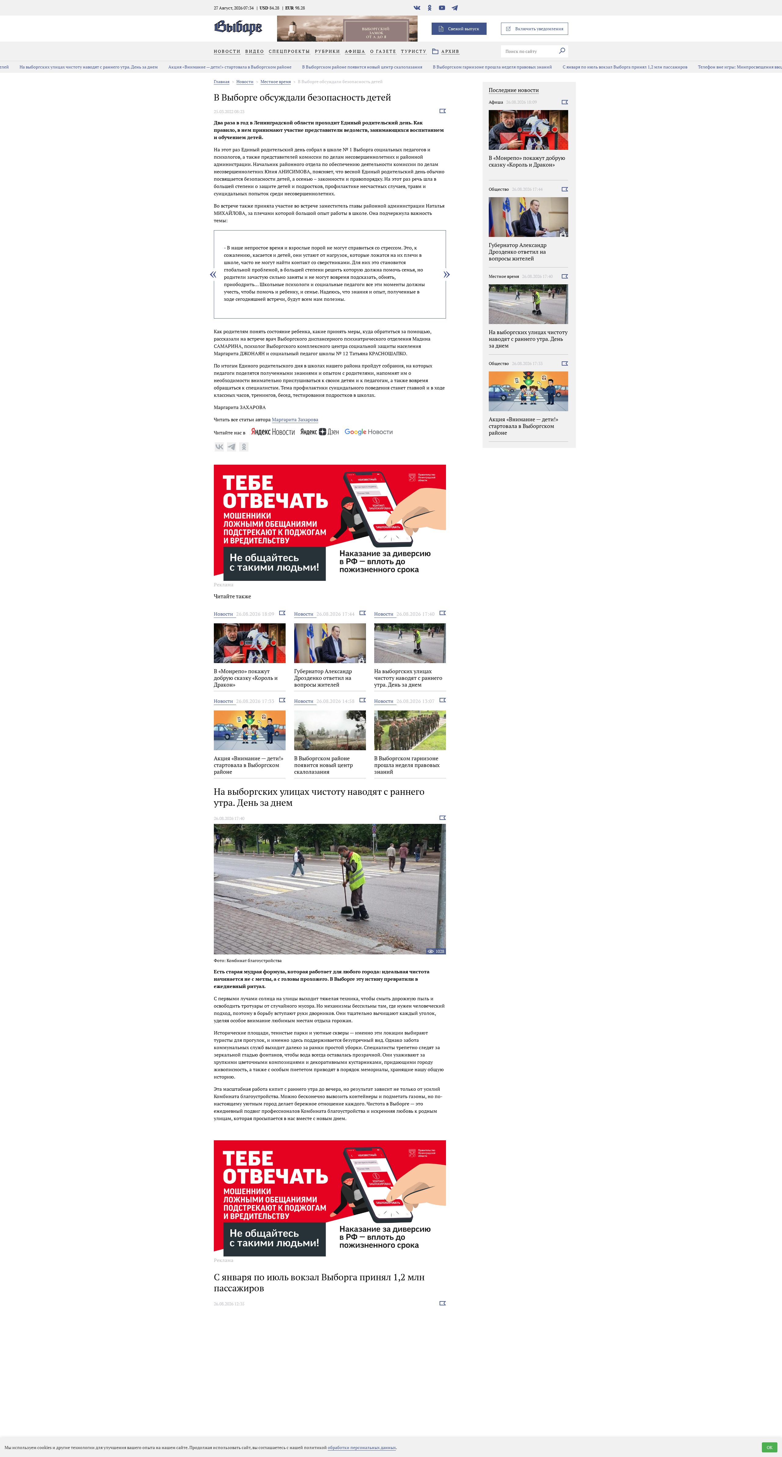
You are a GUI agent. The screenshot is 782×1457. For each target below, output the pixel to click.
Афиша (496, 102)
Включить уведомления (539, 28)
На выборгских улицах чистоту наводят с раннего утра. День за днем (71, 67)
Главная (221, 81)
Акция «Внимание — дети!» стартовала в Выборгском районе (212, 67)
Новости (245, 81)
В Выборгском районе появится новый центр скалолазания (345, 67)
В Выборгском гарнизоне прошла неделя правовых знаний (475, 67)
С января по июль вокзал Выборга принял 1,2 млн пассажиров (608, 67)
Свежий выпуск (463, 28)
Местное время (276, 81)
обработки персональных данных (362, 1447)
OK (770, 1447)
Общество (499, 189)
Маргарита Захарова (295, 419)
